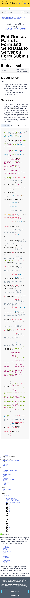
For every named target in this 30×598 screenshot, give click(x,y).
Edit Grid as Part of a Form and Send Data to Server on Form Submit (14, 18)
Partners (5, 480)
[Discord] (7, 515)
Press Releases (7, 550)
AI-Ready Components (13, 460)
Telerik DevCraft (4, 455)
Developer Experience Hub (10, 470)
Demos (5, 471)
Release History (7, 474)
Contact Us (6, 495)
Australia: (13, 502)
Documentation (7, 473)
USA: (12, 497)
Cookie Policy (14, 585)
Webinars (5, 478)
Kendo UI (2, 458)
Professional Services (8, 479)
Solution (7, 100)
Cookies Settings (14, 595)
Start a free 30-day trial (15, 29)
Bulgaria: (12, 501)
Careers (5, 552)
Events (4, 483)
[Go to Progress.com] (4, 535)
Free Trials (5, 464)
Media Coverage (7, 551)
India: (12, 499)
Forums (5, 475)
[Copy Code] (26, 131)
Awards (5, 548)
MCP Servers (3, 460)
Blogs (4, 477)
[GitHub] (7, 514)
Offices (4, 553)
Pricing (5, 465)
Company (5, 546)
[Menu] (2, 12)
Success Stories (7, 489)
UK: (11, 498)
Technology (6, 547)
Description (10, 77)
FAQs (4, 484)
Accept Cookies (15, 591)
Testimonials (6, 490)
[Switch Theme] (27, 12)
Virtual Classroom (7, 482)
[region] (15, 587)
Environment (11, 65)
